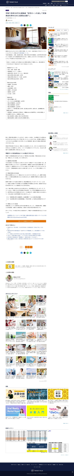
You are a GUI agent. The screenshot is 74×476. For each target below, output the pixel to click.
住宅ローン (17, 22)
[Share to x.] (24, 25)
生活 (46, 5)
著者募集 (54, 464)
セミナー (56, 3)
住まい (57, 5)
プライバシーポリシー (34, 464)
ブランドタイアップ (63, 3)
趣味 (61, 5)
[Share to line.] (28, 25)
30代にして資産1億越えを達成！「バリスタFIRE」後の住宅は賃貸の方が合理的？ (24, 235)
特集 (51, 3)
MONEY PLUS (8, 7)
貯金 (13, 22)
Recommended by (41, 381)
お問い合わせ (49, 464)
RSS (57, 464)
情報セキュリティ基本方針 (26, 464)
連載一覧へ (65, 423)
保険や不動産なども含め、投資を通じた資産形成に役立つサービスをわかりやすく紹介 (25, 238)
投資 (7, 22)
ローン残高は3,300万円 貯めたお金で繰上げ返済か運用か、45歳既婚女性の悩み (24, 234)
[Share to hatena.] (31, 25)
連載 (48, 3)
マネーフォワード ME (37, 466)
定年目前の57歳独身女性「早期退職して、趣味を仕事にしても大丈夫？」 (22, 237)
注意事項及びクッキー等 (42, 464)
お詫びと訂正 (61, 464)
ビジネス (49, 5)
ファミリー (65, 5)
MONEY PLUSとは (14, 464)
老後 (54, 5)
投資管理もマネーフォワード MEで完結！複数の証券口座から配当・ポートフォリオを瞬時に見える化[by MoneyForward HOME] (27, 216)
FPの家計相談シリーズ (23, 53)
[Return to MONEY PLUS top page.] (12, 2)
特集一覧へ (65, 112)
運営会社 (19, 464)
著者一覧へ (65, 153)
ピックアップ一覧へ (63, 89)
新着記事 (44, 3)
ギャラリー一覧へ (64, 454)
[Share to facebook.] (21, 25)
